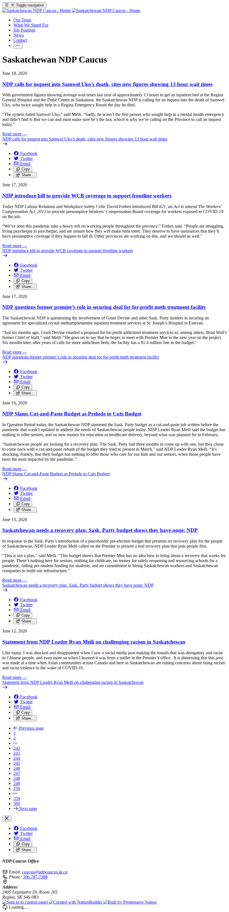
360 (16, 803)
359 (16, 798)
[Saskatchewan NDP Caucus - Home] (71, 10)
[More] (18, 46)
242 (16, 748)
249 (16, 783)
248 (16, 778)
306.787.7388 (35, 877)
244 (16, 758)
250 (16, 788)
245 (16, 763)
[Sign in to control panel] (25, 902)
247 (16, 773)
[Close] (6, 819)
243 (16, 753)
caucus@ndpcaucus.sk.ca (45, 872)
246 (16, 768)
